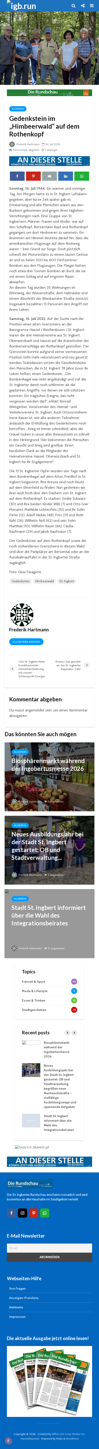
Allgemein (18, 108)
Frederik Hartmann (28, 144)
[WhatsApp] (44, 1213)
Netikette (16, 1307)
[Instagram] (22, 1213)
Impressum (17, 1317)
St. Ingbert (66, 581)
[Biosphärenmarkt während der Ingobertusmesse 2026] (49, 776)
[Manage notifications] (8, 1440)
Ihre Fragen (17, 1288)
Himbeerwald (44, 581)
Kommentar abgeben (26, 150)
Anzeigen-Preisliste (23, 1298)
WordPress (72, 1438)
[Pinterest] (33, 1213)
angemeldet (34, 710)
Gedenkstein (21, 581)
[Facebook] (11, 1213)
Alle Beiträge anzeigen (26, 641)
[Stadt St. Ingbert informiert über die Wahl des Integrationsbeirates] (49, 923)
